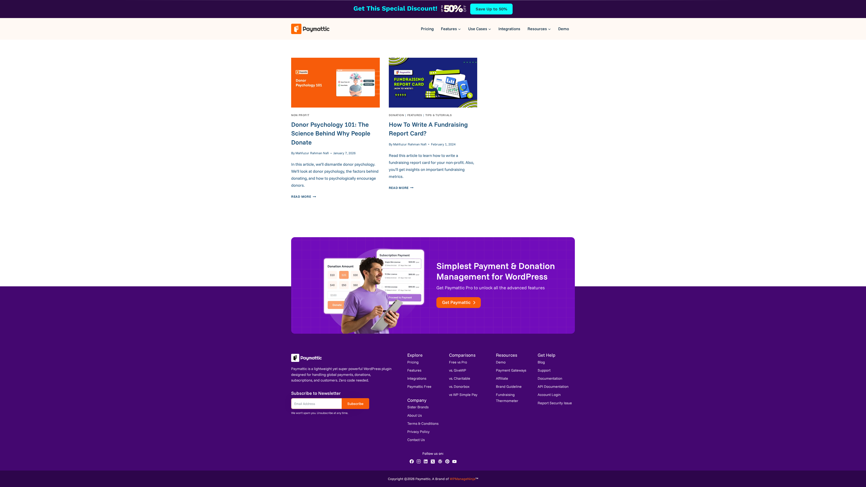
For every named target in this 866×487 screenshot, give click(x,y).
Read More (303, 197)
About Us (414, 415)
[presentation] (335, 83)
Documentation (550, 378)
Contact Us (416, 439)
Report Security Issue (555, 403)
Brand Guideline (509, 386)
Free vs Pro (458, 362)
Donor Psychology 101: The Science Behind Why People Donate (330, 133)
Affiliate (502, 378)
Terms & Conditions (422, 423)
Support (544, 370)
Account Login (549, 394)
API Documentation (553, 386)
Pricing (427, 28)
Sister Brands (417, 407)
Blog (541, 362)
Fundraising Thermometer (507, 397)
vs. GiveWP (457, 370)
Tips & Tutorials (438, 115)
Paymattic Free (419, 386)
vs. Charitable (459, 378)
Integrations (509, 28)
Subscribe (355, 403)
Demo (563, 28)
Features (414, 115)
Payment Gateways (511, 370)
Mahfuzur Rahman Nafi (312, 153)
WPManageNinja (462, 479)
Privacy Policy (418, 431)
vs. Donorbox (459, 386)
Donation (396, 115)
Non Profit (300, 115)
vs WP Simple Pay (463, 394)
